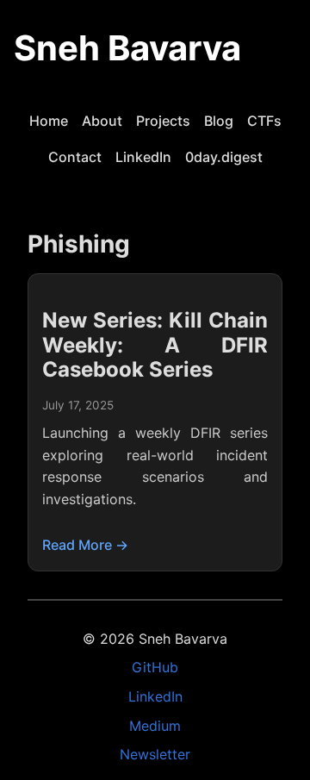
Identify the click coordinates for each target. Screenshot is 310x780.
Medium (155, 725)
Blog (218, 120)
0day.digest (224, 156)
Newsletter (155, 754)
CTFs (264, 120)
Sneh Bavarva (127, 48)
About (102, 120)
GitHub (155, 667)
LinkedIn (143, 156)
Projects (163, 120)
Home (48, 120)
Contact (75, 156)
